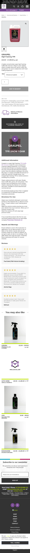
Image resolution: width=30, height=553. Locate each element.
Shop (15, 514)
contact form (18, 491)
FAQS (15, 521)
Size (3, 74)
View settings (15, 546)
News (15, 516)
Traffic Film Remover (19, 105)
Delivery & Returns (15, 527)
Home (3, 15)
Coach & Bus (23, 15)
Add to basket (15, 89)
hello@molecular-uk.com (16, 489)
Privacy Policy (15, 532)
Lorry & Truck (20, 100)
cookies (8, 536)
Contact (15, 523)
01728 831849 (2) (22, 487)
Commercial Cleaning (12, 15)
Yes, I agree (15, 543)
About (15, 519)
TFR (11, 105)
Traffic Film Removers (17, 102)
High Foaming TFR (10, 104)
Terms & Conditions (15, 529)
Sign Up (15, 480)
